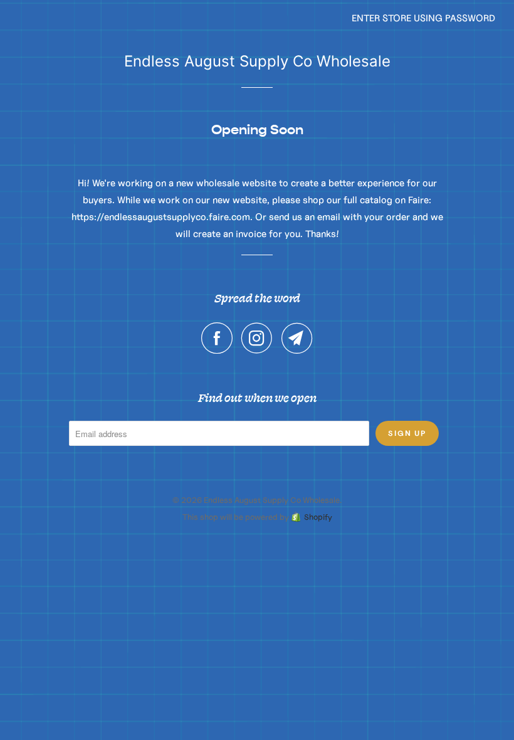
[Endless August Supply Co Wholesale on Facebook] (220, 338)
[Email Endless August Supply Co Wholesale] (297, 338)
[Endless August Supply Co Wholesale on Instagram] (260, 338)
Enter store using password (423, 18)
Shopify (318, 517)
